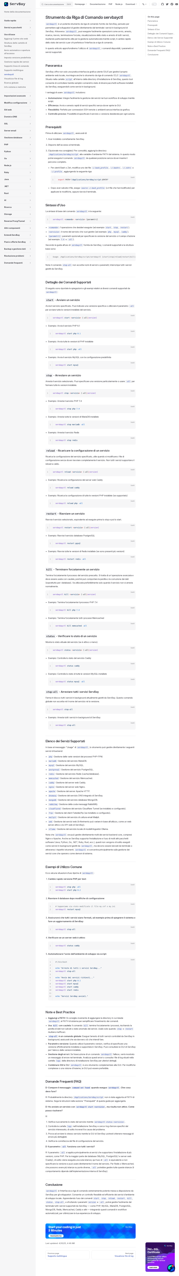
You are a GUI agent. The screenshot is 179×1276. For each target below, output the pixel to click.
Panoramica (153, 21)
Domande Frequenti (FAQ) (159, 50)
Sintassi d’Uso (154, 29)
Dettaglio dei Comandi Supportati (161, 33)
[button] (17, 21)
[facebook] (172, 4)
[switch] (154, 4)
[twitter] (167, 4)
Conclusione (153, 54)
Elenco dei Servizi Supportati (160, 38)
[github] (162, 4)
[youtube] (176, 4)
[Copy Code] (131, 179)
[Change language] (144, 4)
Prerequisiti (152, 25)
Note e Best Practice (157, 46)
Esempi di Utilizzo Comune (159, 42)
